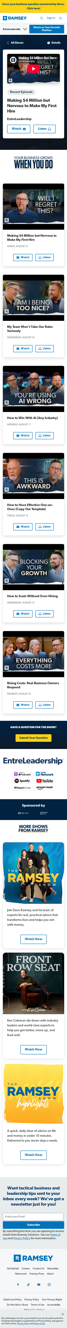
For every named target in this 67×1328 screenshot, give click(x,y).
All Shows (17, 42)
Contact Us (38, 1268)
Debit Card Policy (12, 1299)
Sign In (51, 18)
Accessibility (53, 1305)
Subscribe (33, 1225)
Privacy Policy (21, 1238)
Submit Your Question (33, 738)
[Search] (41, 18)
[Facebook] (18, 1284)
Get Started (13, 1268)
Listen (42, 129)
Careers (26, 1268)
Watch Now (33, 939)
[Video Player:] (33, 69)
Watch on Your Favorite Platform (46, 29)
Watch (16, 129)
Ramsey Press (37, 1274)
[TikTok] (28, 1284)
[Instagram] (49, 1284)
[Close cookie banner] (63, 1314)
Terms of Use (39, 1324)
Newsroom (21, 1274)
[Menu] (60, 18)
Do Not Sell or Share (17, 1305)
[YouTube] (39, 1284)
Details (55, 42)
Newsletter (53, 1268)
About (50, 1274)
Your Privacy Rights (52, 1299)
